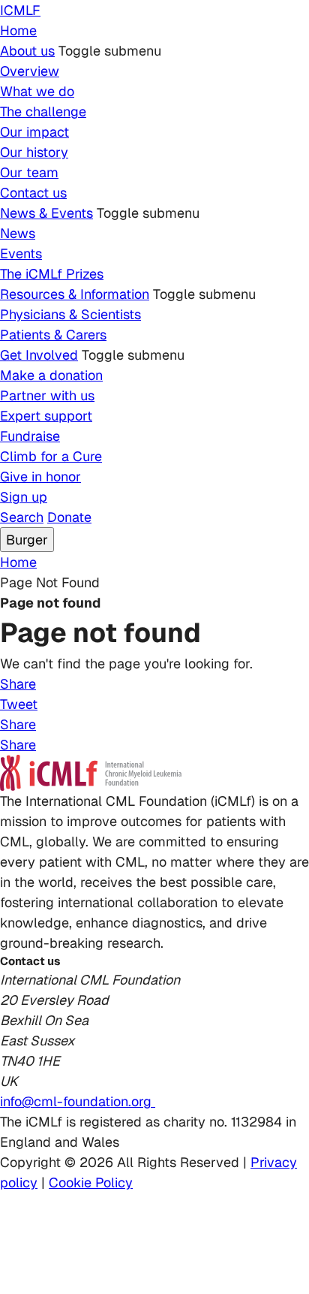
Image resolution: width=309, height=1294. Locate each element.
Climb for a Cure (51, 456)
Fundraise (30, 436)
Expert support (46, 415)
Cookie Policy (91, 1182)
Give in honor (40, 476)
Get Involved (39, 354)
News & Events (46, 213)
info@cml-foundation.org (77, 1101)
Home (18, 30)
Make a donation (51, 375)
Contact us (33, 192)
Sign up (23, 496)
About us (27, 50)
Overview (29, 71)
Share (18, 683)
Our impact (34, 131)
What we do (37, 91)
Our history (34, 152)
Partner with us (47, 395)
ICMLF (20, 10)
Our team (29, 172)
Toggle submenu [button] (109, 50)
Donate (69, 517)
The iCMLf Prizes (52, 273)
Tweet (19, 704)
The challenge (43, 111)
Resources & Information (74, 294)
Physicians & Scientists (70, 314)
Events (21, 253)
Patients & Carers (53, 334)
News (17, 233)
